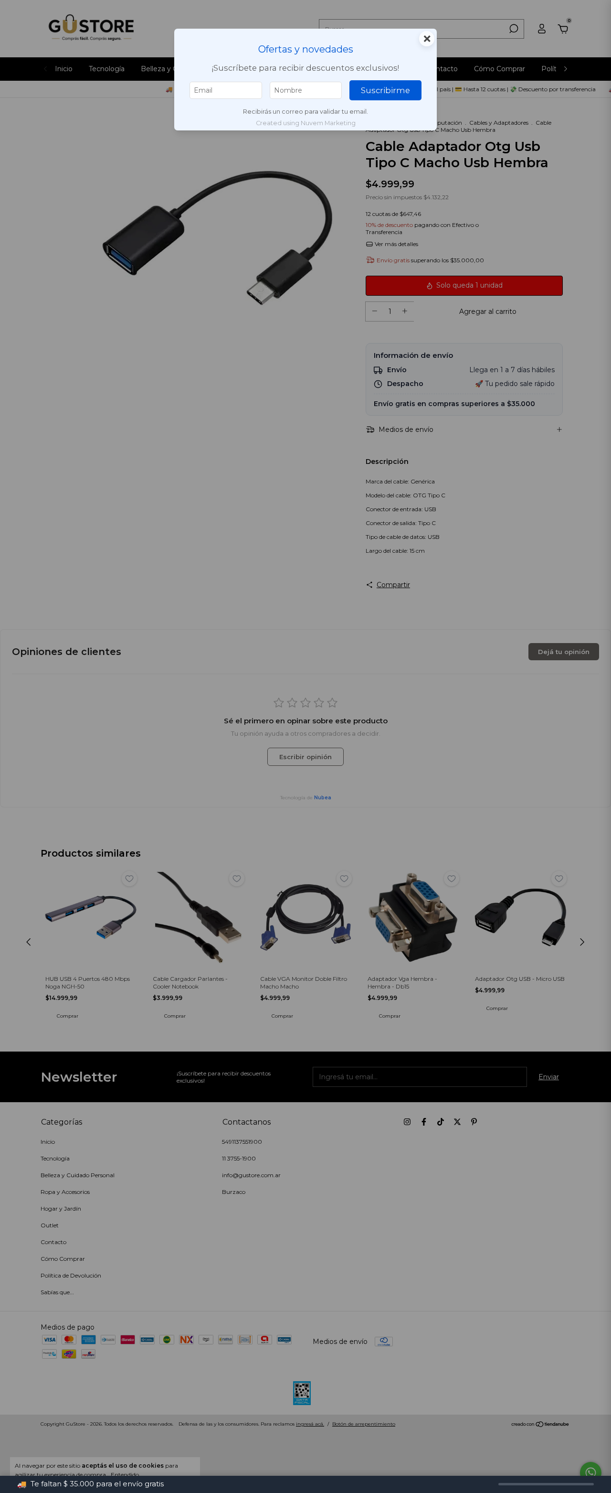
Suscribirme (385, 90)
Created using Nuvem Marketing (306, 123)
